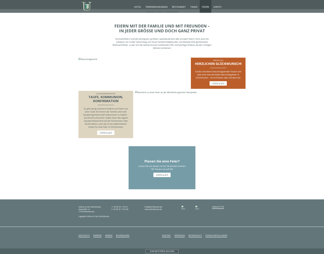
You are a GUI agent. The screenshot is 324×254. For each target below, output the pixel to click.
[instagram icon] (202, 207)
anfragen (218, 83)
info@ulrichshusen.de (153, 207)
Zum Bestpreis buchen (162, 251)
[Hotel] (86, 6)
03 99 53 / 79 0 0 (120, 207)
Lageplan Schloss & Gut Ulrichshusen (93, 216)
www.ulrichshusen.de (153, 209)
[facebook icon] (188, 207)
